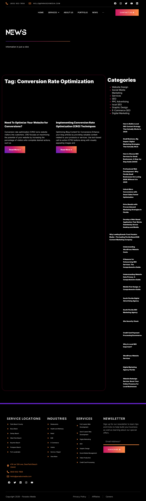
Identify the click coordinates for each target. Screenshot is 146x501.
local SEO (117, 104)
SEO (114, 98)
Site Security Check (130, 321)
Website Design (120, 87)
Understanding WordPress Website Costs (131, 249)
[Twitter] (126, 3)
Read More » (15, 149)
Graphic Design (120, 107)
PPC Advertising (120, 101)
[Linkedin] (137, 3)
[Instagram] (120, 3)
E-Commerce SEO (121, 110)
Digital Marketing (120, 113)
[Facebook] (115, 3)
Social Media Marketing (118, 91)
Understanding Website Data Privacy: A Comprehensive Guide (132, 277)
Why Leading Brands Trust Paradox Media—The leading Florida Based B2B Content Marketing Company (124, 237)
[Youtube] (131, 3)
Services (116, 95)
